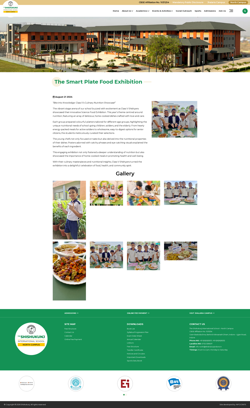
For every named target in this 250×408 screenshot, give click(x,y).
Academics (141, 11)
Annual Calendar (134, 339)
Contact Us (69, 332)
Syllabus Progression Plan (137, 332)
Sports (198, 11)
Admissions (210, 11)
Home (116, 11)
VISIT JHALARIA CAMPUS (201, 313)
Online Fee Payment (73, 339)
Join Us (222, 11)
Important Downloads (136, 357)
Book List (131, 329)
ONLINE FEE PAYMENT (137, 313)
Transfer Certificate (135, 350)
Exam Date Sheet (134, 336)
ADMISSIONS (70, 313)
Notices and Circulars (136, 354)
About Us (126, 11)
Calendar (68, 336)
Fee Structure (70, 329)
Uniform (130, 343)
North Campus (238, 2)
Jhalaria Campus (216, 2)
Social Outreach (184, 11)
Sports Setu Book (134, 361)
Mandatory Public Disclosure (188, 2)
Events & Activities (161, 11)
